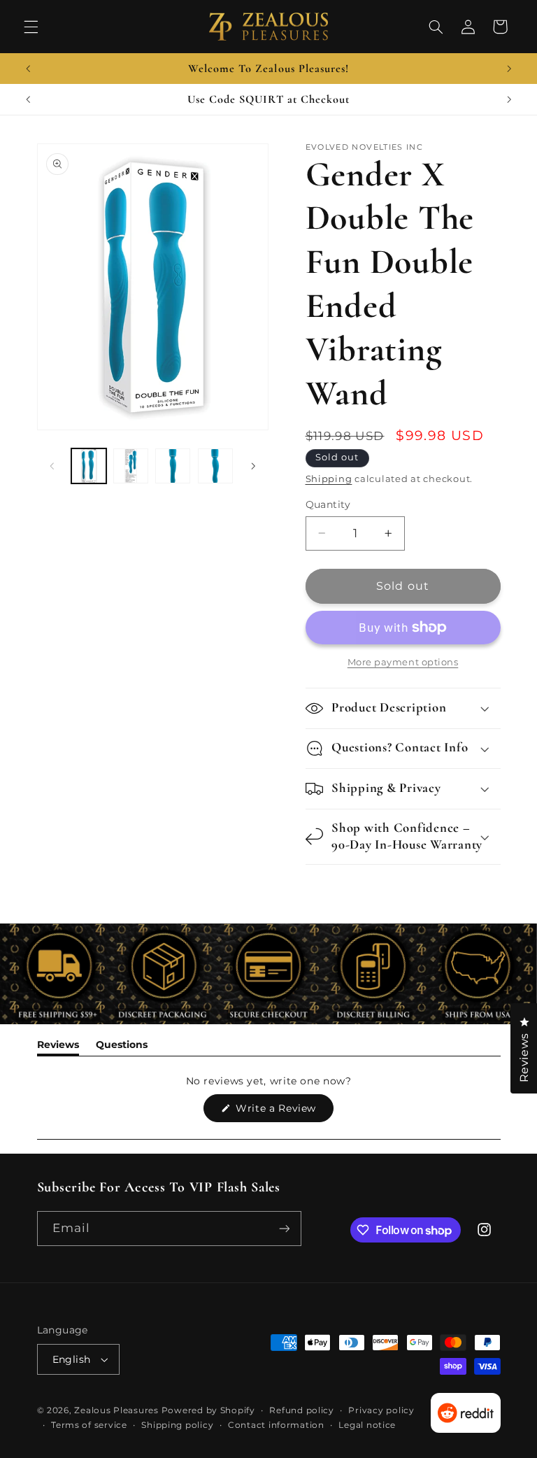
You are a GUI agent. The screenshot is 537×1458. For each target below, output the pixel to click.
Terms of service (89, 1425)
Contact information (276, 1425)
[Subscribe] (284, 1228)
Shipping (329, 479)
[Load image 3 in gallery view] (172, 465)
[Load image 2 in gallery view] (130, 465)
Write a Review (283, 1111)
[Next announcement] (509, 68)
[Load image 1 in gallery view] (88, 465)
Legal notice (367, 1425)
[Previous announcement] (28, 68)
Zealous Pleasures (117, 1410)
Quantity (328, 504)
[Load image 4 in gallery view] (215, 465)
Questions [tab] (122, 1047)
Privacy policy (381, 1410)
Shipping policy (177, 1425)
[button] (31, 26)
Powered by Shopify (208, 1410)
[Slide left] (52, 466)
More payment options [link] (403, 662)
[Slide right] (253, 466)
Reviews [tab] (58, 1047)
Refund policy (301, 1410)
